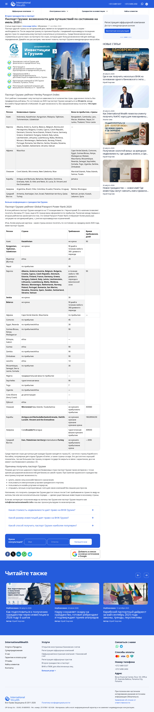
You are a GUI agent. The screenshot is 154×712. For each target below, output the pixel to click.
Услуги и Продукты (13, 647)
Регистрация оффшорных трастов (57, 659)
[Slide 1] (121, 37)
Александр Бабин (29, 26)
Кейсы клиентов (131, 11)
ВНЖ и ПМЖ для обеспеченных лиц (57, 666)
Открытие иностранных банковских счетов (61, 647)
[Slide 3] (130, 37)
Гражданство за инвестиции (93, 11)
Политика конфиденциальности (56, 702)
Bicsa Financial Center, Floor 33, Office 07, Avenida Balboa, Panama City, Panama (131, 679)
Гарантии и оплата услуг (15, 657)
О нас (7, 654)
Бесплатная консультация (117, 32)
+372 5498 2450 (131, 4)
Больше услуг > (49, 670)
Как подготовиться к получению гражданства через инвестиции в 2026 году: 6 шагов (27, 614)
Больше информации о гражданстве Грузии (26, 202)
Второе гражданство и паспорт (19, 16)
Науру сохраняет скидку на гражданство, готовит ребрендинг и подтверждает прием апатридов (77, 614)
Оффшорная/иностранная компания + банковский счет (64, 655)
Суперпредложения (13, 650)
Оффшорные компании (21, 11)
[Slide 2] (126, 37)
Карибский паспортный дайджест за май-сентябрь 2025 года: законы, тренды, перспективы (124, 614)
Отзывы (8, 661)
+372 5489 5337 (115, 4)
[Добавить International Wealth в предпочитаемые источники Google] (85, 554)
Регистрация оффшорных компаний (58, 650)
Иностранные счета (57, 11)
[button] (146, 575)
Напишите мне (80, 542)
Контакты (9, 668)
